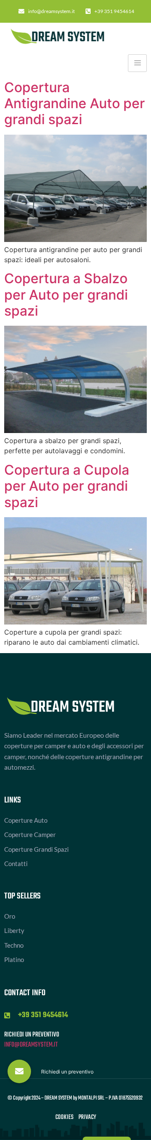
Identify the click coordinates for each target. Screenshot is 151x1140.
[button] (19, 1071)
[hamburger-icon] (137, 63)
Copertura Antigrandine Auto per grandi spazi (74, 103)
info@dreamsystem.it (31, 1044)
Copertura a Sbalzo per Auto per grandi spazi (66, 294)
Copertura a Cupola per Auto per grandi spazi (66, 486)
